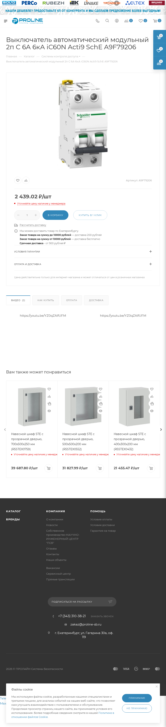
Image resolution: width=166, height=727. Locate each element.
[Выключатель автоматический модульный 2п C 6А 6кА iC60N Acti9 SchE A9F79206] (83, 124)
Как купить (45, 300)
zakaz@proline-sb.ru (85, 624)
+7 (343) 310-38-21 (72, 616)
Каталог (13, 511)
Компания (55, 511)
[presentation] (5, 430)
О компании (54, 519)
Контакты (52, 554)
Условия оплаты (101, 519)
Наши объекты (56, 559)
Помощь (97, 511)
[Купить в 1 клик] (49, 403)
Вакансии (53, 568)
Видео (18, 300)
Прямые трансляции (60, 579)
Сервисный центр (58, 573)
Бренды (13, 519)
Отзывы (51, 548)
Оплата (71, 300)
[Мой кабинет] (117, 21)
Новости (52, 525)
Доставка (96, 300)
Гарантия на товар (103, 530)
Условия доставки (102, 525)
